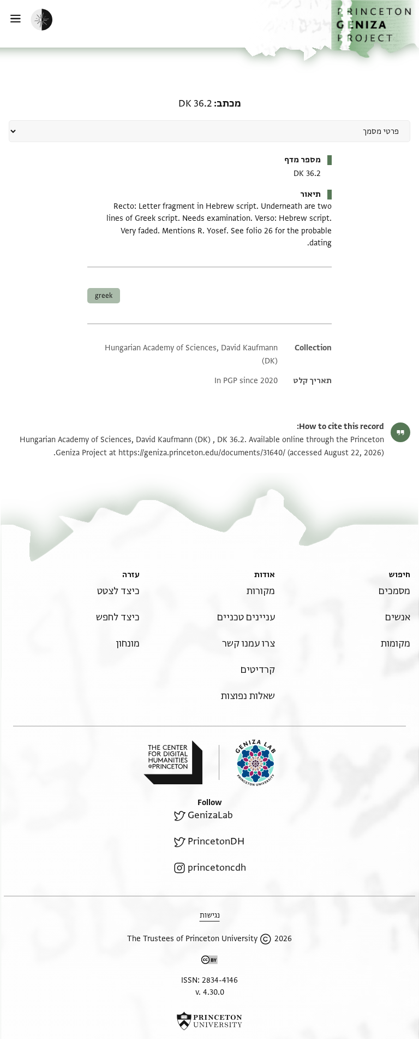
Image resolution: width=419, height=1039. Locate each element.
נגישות (210, 915)
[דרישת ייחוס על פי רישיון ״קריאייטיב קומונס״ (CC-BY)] (209, 961)
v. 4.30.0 (209, 992)
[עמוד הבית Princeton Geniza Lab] (247, 762)
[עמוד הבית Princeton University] (209, 1021)
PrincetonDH (216, 841)
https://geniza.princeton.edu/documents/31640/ (201, 453)
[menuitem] (394, 591)
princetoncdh (217, 867)
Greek (103, 295)
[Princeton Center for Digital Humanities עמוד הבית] (172, 762)
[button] (375, 29)
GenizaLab (210, 815)
